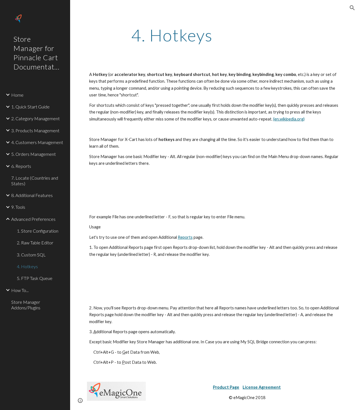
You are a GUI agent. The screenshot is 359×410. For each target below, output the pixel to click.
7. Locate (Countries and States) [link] (34, 180)
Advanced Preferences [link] (33, 219)
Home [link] (17, 95)
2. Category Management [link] (35, 118)
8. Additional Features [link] (32, 195)
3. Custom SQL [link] (31, 254)
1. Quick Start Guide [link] (30, 106)
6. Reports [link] (21, 166)
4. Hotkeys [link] (27, 266)
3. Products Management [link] (35, 130)
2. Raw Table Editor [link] (35, 242)
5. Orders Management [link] (33, 154)
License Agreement (262, 387)
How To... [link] (20, 290)
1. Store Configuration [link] (37, 230)
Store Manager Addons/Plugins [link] (25, 304)
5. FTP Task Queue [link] (34, 278)
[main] (172, 35)
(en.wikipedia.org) (289, 119)
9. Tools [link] (18, 207)
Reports (185, 237)
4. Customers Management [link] (37, 142)
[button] (352, 8)
